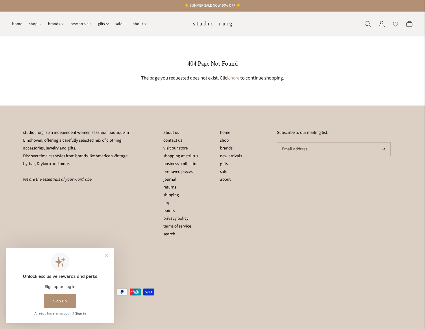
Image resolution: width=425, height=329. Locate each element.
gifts (101, 24)
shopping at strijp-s (180, 156)
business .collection (181, 164)
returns (169, 187)
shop (33, 24)
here (234, 78)
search (169, 234)
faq (166, 203)
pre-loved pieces (178, 172)
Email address (294, 142)
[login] (382, 24)
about (138, 24)
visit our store (175, 148)
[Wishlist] (395, 24)
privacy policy (176, 218)
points (169, 211)
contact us (172, 140)
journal (169, 179)
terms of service (177, 226)
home (17, 24)
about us (171, 133)
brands (54, 24)
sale (118, 24)
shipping (171, 195)
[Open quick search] (368, 24)
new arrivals (81, 24)
